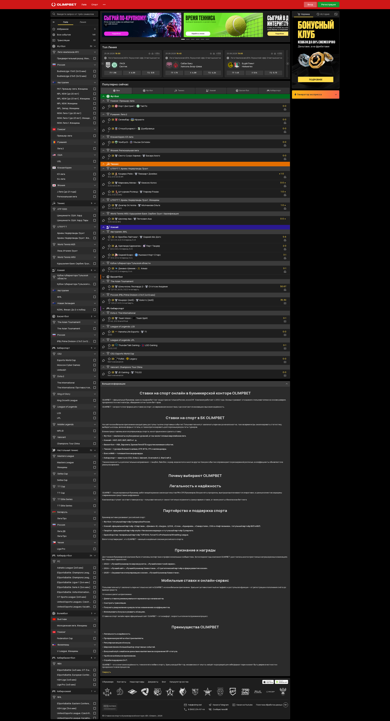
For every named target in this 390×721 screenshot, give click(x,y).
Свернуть (106, 672)
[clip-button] (103, 107)
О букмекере (107, 682)
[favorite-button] (149, 53)
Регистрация (328, 4)
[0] (183, 39)
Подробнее (315, 79)
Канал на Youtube (244, 705)
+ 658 (218, 53)
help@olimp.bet (195, 705)
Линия (83, 22)
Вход (310, 4)
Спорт (94, 4)
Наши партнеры (137, 682)
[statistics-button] (152, 53)
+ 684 (157, 53)
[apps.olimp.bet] (268, 682)
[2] (192, 39)
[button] (54, 22)
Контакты (121, 682)
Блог (164, 682)
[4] (202, 39)
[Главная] (63, 4)
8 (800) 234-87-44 (196, 709)
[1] (187, 39)
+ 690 (279, 53)
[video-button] (285, 303)
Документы (153, 682)
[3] (197, 39)
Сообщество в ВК (220, 709)
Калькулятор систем (179, 682)
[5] (207, 39)
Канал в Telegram (221, 705)
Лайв (84, 4)
